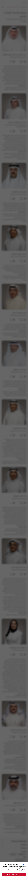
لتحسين (24, 864)
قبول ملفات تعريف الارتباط (14, 874)
